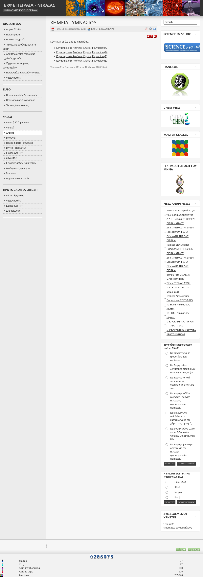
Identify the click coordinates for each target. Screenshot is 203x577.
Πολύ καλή (180, 482)
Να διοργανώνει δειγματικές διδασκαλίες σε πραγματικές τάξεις (182, 369)
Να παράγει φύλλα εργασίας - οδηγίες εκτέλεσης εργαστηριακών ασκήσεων (180, 400)
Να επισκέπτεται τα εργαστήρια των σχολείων (180, 357)
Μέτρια (178, 492)
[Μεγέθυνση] (148, 36)
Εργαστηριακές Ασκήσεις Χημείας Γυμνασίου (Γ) (81, 56)
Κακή (177, 497)
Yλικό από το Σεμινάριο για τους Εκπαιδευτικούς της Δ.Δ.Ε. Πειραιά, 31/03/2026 (181, 215)
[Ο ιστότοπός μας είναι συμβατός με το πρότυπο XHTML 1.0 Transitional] (194, 550)
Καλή (177, 487)
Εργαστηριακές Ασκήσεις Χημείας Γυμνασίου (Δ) (81, 60)
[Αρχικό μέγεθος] (151, 36)
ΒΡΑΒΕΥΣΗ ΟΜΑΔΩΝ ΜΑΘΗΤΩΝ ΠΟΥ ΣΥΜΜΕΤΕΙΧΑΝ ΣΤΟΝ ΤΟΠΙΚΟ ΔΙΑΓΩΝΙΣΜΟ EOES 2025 (179, 283)
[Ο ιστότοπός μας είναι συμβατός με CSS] (181, 550)
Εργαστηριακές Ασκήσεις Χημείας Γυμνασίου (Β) (81, 52)
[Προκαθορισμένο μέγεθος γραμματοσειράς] (180, 5)
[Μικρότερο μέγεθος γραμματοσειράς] (184, 5)
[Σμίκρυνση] (155, 36)
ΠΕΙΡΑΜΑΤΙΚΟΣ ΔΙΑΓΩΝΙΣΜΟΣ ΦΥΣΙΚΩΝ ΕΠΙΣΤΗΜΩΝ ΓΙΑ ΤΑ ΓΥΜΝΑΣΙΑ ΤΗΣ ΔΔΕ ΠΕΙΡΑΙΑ (180, 232)
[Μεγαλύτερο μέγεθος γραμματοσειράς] (177, 5)
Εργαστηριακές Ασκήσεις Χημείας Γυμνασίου (80, 48)
